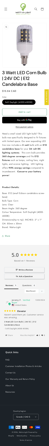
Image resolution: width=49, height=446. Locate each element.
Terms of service (26, 440)
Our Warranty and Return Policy (20, 379)
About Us (9, 385)
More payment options (24, 127)
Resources (10, 391)
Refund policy (22, 436)
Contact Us (10, 372)
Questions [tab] (27, 285)
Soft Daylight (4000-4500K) (19, 102)
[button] (6, 9)
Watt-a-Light (23, 432)
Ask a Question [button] (26, 276)
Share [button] (7, 235)
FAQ (7, 359)
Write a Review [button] (26, 270)
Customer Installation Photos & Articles (23, 366)
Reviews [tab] (9, 285)
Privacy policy (35, 436)
